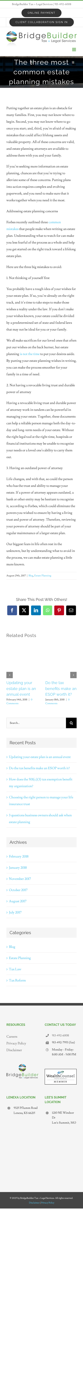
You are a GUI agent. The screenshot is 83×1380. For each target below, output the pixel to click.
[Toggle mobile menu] (74, 49)
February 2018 (19, 856)
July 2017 (15, 912)
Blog (31, 575)
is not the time (30, 354)
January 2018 (18, 868)
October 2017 (18, 890)
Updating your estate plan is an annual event (21, 688)
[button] (9, 675)
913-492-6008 (62, 4)
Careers (11, 1036)
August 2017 (17, 901)
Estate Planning (42, 575)
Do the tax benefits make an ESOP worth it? (61, 688)
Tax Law (15, 969)
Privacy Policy (16, 1043)
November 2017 (20, 879)
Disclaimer (14, 1050)
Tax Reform (17, 980)
